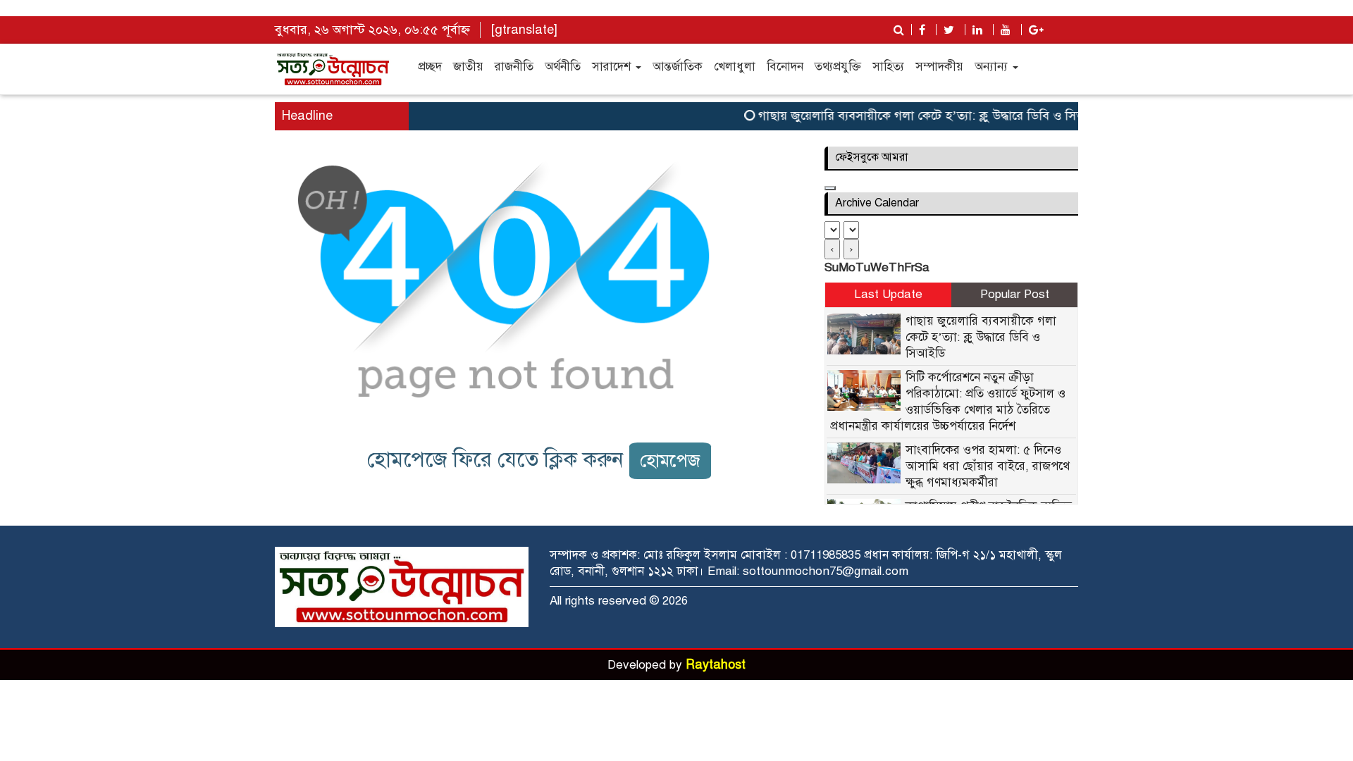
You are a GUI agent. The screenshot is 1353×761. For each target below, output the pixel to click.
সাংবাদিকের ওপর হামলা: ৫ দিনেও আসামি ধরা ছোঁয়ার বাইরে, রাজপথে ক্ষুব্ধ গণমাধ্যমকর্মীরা (988, 466)
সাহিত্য (888, 66)
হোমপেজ (670, 460)
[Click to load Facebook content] (830, 188)
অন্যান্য (993, 66)
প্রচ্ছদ (430, 66)
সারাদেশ (613, 66)
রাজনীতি (514, 66)
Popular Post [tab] (1014, 294)
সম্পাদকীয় (939, 66)
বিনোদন (785, 66)
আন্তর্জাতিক (678, 66)
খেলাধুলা (734, 66)
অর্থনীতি (563, 66)
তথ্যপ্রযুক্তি (838, 66)
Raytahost (716, 664)
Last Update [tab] (888, 294)
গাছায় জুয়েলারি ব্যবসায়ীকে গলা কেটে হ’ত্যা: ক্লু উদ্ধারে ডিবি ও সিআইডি (923, 115)
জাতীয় (468, 66)
